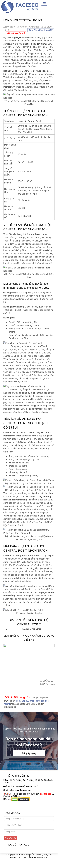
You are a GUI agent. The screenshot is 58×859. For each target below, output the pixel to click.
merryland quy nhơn (25, 700)
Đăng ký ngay (29, 753)
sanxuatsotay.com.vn (13, 807)
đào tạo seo (45, 793)
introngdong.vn (10, 803)
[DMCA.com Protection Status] (20, 798)
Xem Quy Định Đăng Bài (40, 30)
